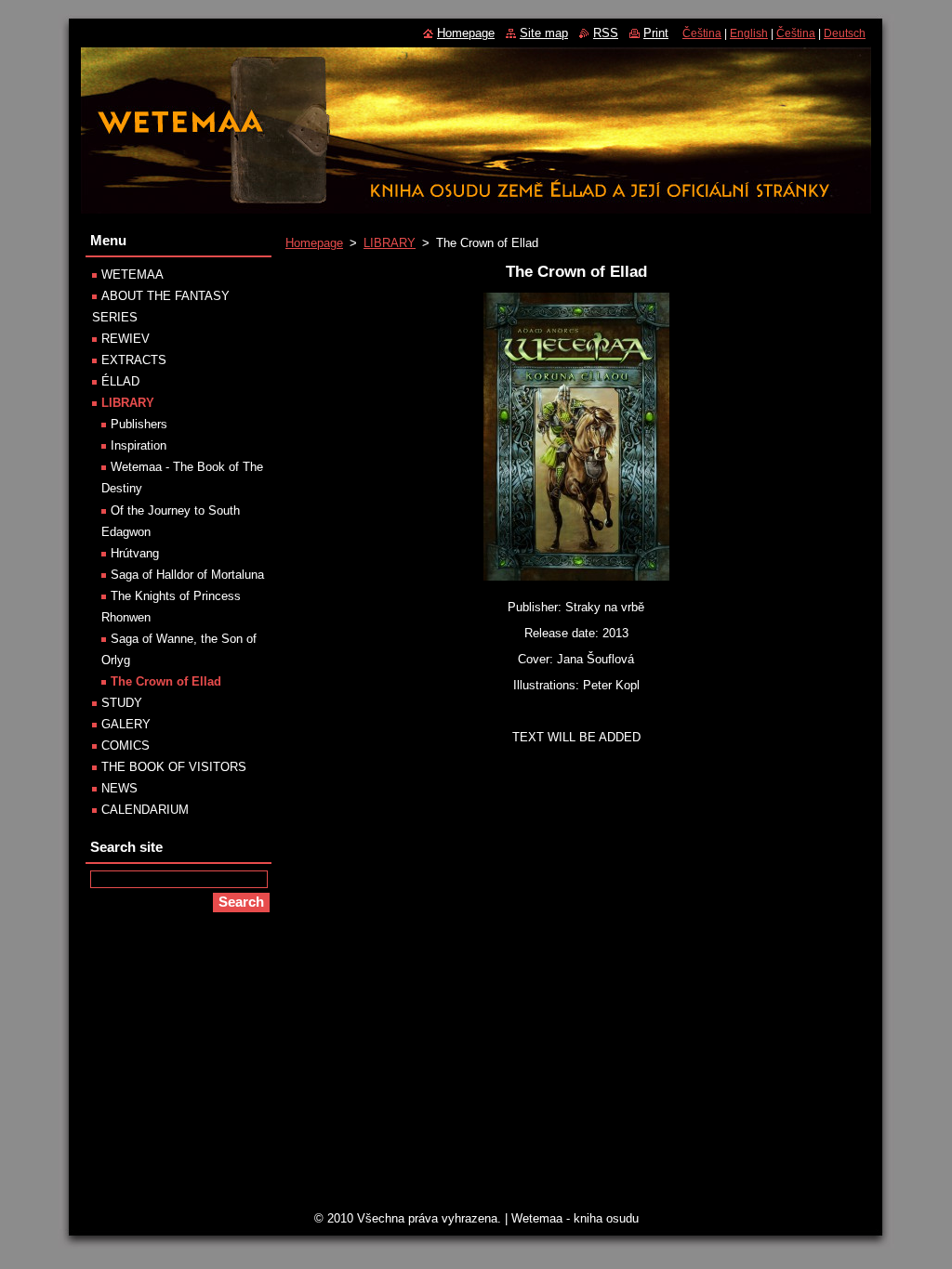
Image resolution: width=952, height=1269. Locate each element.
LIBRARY (390, 243)
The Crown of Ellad (166, 681)
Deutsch (845, 33)
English (749, 33)
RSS (605, 33)
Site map (544, 33)
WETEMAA (132, 274)
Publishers (139, 424)
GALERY (126, 724)
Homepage (314, 243)
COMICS (125, 745)
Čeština (701, 33)
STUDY (121, 703)
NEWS (119, 788)
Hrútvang (135, 553)
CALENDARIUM (145, 810)
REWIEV (125, 339)
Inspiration (138, 445)
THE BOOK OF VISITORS (173, 767)
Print (655, 33)
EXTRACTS (133, 360)
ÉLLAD (120, 381)
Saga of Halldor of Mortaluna (187, 575)
